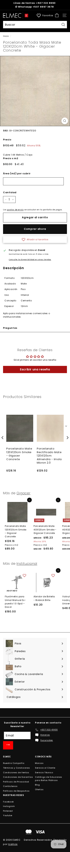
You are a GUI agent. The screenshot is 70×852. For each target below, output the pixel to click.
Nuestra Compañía (13, 763)
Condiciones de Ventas (16, 772)
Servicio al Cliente (45, 767)
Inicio (6, 36)
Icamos (13, 844)
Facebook (8, 801)
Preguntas (10, 328)
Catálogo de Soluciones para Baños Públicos (48, 779)
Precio (7, 139)
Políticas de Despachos (16, 790)
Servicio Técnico (44, 772)
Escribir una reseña (35, 369)
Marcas (39, 763)
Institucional (27, 563)
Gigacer (23, 493)
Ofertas (39, 789)
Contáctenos (10, 786)
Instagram (9, 806)
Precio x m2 (10, 158)
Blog (37, 784)
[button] (35, 239)
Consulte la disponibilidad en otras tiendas (30, 259)
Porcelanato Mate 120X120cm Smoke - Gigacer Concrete (19, 454)
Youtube (7, 815)
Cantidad (10, 192)
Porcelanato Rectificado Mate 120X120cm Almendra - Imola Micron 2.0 (49, 455)
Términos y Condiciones (16, 767)
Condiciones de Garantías (18, 777)
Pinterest (8, 810)
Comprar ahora (35, 229)
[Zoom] (64, 121)
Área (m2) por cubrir (17, 173)
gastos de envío (15, 209)
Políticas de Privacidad (16, 781)
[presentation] (2, 437)
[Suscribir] (8, 745)
